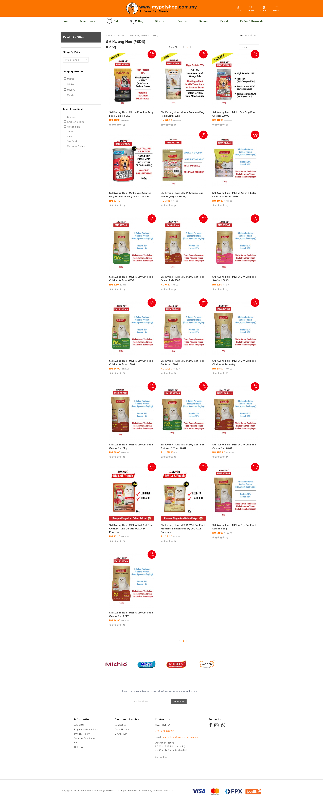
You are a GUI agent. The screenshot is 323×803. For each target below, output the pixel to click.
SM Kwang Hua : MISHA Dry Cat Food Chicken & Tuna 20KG (183, 446)
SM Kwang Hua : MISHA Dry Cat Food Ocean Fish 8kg (131, 446)
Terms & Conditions (84, 738)
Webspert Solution (163, 790)
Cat (116, 21)
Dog (140, 21)
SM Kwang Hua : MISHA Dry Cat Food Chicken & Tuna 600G (131, 278)
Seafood (72, 141)
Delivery (78, 747)
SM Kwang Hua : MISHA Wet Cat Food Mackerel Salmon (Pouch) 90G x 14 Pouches (183, 529)
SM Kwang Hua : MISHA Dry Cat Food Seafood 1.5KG (183, 362)
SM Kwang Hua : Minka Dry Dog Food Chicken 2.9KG (234, 114)
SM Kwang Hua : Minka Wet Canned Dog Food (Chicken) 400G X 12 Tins (130, 194)
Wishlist (277, 10)
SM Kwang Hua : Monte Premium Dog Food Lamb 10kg (182, 114)
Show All (173, 47)
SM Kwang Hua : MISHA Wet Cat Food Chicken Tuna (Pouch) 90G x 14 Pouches (131, 529)
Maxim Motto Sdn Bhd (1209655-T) (98, 790)
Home (64, 21)
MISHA (71, 89)
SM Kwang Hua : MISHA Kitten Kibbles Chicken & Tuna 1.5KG (234, 194)
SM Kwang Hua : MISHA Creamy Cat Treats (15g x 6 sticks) (182, 194)
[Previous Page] (183, 47)
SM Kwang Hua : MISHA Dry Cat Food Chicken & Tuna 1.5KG (131, 362)
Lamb (70, 136)
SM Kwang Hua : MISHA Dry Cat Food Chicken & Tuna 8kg (234, 362)
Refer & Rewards (251, 21)
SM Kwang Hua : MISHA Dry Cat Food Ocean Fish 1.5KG (131, 614)
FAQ (76, 742)
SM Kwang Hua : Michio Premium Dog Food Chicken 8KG (131, 114)
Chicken (71, 117)
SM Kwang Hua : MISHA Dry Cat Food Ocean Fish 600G (183, 278)
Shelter (160, 21)
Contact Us (121, 725)
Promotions (87, 21)
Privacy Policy (82, 733)
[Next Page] (190, 47)
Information (82, 719)
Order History (122, 729)
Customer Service (127, 719)
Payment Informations (86, 729)
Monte (70, 95)
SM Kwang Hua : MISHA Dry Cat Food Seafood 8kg (234, 527)
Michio (70, 78)
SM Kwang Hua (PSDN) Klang (144, 35)
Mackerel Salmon (76, 146)
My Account (121, 733)
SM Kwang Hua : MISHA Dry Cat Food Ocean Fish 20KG (234, 446)
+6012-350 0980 (164, 731)
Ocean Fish (73, 126)
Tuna (70, 131)
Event (224, 21)
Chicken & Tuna (75, 121)
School (204, 21)
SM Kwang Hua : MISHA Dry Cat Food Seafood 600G (234, 278)
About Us (79, 725)
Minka (70, 84)
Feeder (182, 21)
